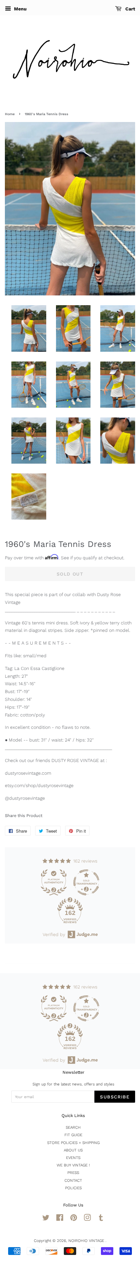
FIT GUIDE (73, 1135)
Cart (129, 8)
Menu (20, 8)
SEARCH (73, 1127)
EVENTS (73, 1157)
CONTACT (73, 1180)
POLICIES (73, 1188)
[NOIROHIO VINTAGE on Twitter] (45, 1219)
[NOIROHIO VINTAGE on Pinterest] (73, 1219)
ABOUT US (73, 1150)
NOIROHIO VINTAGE (86, 1240)
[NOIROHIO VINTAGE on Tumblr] (101, 1219)
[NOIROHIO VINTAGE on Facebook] (59, 1219)
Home (10, 114)
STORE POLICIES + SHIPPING (73, 1142)
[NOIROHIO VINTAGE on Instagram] (87, 1219)
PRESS (73, 1172)
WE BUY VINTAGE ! (73, 1165)
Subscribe (115, 1096)
